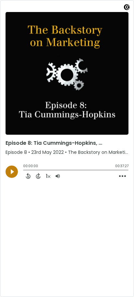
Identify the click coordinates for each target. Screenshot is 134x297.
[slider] (25, 170)
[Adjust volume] (57, 176)
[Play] (12, 172)
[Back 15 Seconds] (28, 176)
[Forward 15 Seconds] (38, 176)
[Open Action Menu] (122, 176)
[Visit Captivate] (127, 8)
